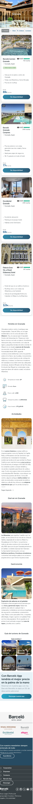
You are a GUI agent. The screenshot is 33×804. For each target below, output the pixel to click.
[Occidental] (8, 733)
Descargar (6, 783)
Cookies (11, 796)
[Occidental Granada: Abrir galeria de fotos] (30, 179)
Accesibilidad (10, 798)
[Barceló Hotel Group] (9, 3)
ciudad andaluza (25, 462)
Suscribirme (7, 756)
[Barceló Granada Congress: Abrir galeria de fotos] (30, 106)
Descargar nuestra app (16, 696)
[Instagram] (20, 789)
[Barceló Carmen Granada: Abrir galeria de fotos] (30, 37)
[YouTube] (27, 789)
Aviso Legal (4, 794)
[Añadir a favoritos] (4, 37)
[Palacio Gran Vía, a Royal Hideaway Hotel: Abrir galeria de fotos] (30, 245)
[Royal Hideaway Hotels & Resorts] (8, 727)
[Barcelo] (25, 727)
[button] (2, 3)
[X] (24, 789)
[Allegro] (24, 733)
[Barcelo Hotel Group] (4, 789)
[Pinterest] (31, 789)
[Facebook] (17, 789)
